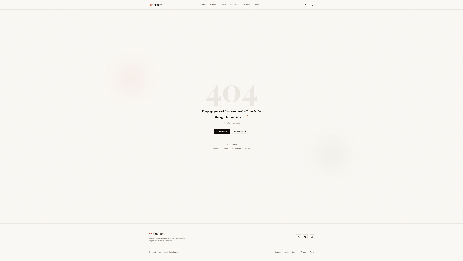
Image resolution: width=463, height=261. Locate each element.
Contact (295, 252)
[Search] (299, 4)
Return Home (222, 131)
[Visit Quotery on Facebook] (305, 236)
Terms (312, 252)
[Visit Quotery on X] (298, 236)
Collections (236, 149)
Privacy (304, 252)
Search (278, 252)
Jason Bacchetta (171, 252)
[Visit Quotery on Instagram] (312, 236)
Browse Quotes (240, 131)
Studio (248, 149)
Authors (215, 149)
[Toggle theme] (305, 4)
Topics (225, 149)
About (286, 252)
